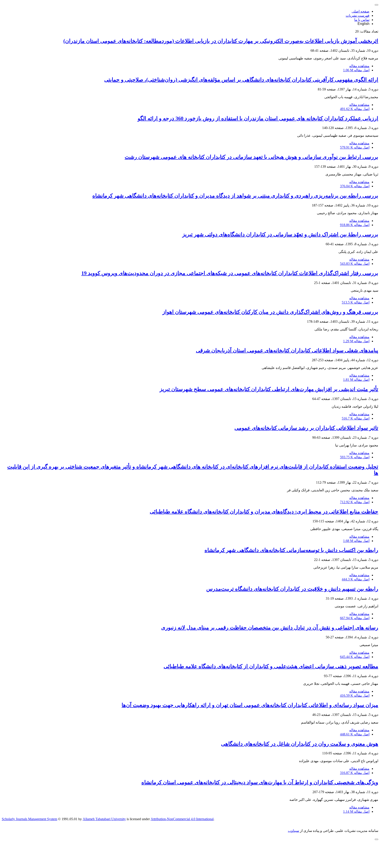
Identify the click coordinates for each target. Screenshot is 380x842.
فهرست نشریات (357, 15)
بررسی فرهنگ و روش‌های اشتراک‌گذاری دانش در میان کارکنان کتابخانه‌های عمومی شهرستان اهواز (270, 312)
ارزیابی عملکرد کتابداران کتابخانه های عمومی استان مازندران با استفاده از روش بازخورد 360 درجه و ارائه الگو (258, 118)
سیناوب (293, 831)
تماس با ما (361, 20)
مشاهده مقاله (359, 66)
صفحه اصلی (360, 11)
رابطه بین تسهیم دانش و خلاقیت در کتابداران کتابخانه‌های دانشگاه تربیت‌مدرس (292, 589)
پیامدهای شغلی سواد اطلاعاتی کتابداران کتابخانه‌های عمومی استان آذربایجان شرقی (287, 350)
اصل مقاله (356, 70)
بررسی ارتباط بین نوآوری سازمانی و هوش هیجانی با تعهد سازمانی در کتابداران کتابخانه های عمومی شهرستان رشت (251, 157)
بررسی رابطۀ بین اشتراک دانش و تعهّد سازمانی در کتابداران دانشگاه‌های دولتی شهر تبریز (280, 234)
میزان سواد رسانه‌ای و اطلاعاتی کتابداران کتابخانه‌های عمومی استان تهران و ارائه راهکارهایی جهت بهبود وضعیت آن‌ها (250, 705)
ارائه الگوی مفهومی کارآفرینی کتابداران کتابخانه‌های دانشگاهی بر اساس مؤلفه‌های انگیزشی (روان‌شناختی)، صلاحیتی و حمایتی (241, 80)
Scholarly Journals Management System (29, 819)
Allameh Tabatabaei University (104, 819)
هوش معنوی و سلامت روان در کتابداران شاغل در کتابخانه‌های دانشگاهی (299, 744)
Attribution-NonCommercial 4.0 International (182, 819)
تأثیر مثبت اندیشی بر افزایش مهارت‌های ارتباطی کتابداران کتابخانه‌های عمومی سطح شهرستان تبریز (269, 389)
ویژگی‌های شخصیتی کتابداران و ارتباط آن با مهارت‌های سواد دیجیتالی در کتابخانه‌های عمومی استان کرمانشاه (259, 782)
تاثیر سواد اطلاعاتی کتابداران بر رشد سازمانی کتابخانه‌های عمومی (306, 428)
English (363, 24)
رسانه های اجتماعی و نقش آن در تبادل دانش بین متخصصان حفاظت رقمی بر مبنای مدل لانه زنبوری (269, 627)
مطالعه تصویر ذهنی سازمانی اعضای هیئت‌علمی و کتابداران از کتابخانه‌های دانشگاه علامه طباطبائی (271, 666)
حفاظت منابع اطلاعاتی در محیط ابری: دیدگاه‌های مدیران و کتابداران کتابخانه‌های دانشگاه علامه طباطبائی (264, 511)
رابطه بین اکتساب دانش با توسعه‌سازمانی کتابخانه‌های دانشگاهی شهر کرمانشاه (291, 550)
